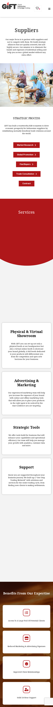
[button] (26, 145)
